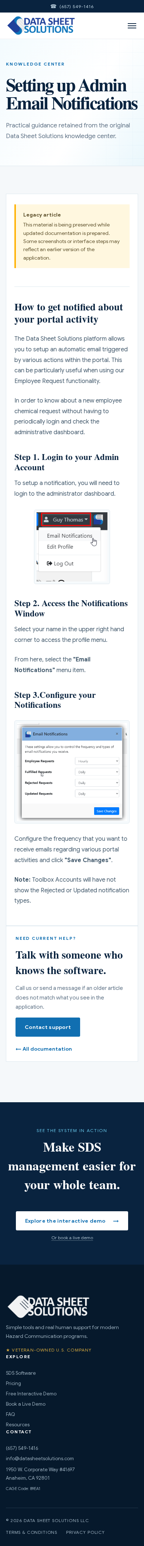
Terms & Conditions (31, 1532)
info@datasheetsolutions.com (40, 1458)
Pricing (13, 1383)
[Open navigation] (132, 26)
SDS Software (21, 1373)
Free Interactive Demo (31, 1394)
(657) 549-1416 (76, 6)
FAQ (10, 1414)
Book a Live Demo (25, 1404)
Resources (18, 1425)
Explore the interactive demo (72, 1221)
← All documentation (44, 1049)
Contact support (48, 1027)
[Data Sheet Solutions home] (41, 25)
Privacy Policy (85, 1532)
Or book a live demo (72, 1237)
